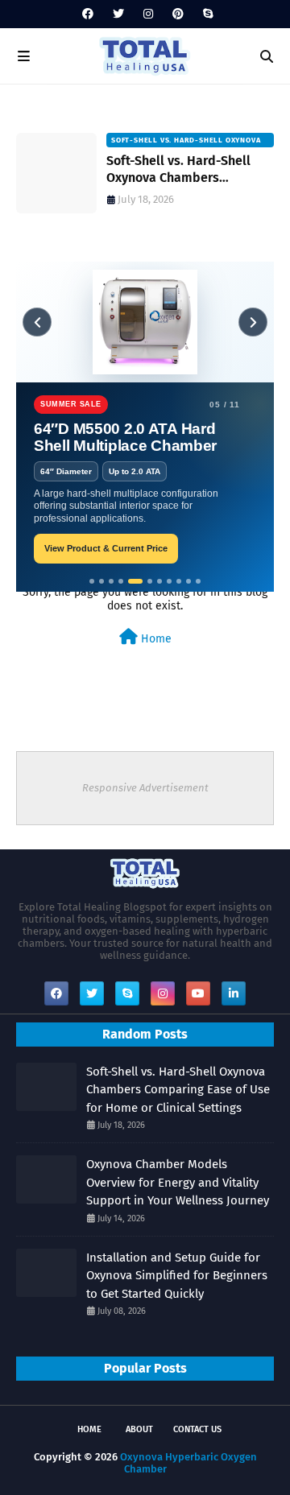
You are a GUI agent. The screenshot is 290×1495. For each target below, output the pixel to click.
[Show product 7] (159, 581)
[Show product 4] (120, 581)
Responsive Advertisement (145, 788)
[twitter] (118, 14)
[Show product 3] (111, 581)
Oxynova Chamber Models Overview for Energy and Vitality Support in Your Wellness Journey (177, 1182)
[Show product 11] (198, 581)
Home (155, 639)
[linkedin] (234, 993)
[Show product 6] (149, 581)
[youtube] (198, 993)
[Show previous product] (37, 322)
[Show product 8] (169, 581)
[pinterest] (178, 14)
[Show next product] (252, 322)
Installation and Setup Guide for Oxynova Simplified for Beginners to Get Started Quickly (176, 1275)
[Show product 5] (135, 581)
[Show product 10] (188, 581)
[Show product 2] (101, 581)
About (139, 1429)
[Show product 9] (178, 581)
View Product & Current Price (106, 548)
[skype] (206, 14)
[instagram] (148, 14)
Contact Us (197, 1429)
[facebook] (87, 14)
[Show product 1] (91, 581)
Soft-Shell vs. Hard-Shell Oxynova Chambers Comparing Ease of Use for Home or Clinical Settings (184, 170)
